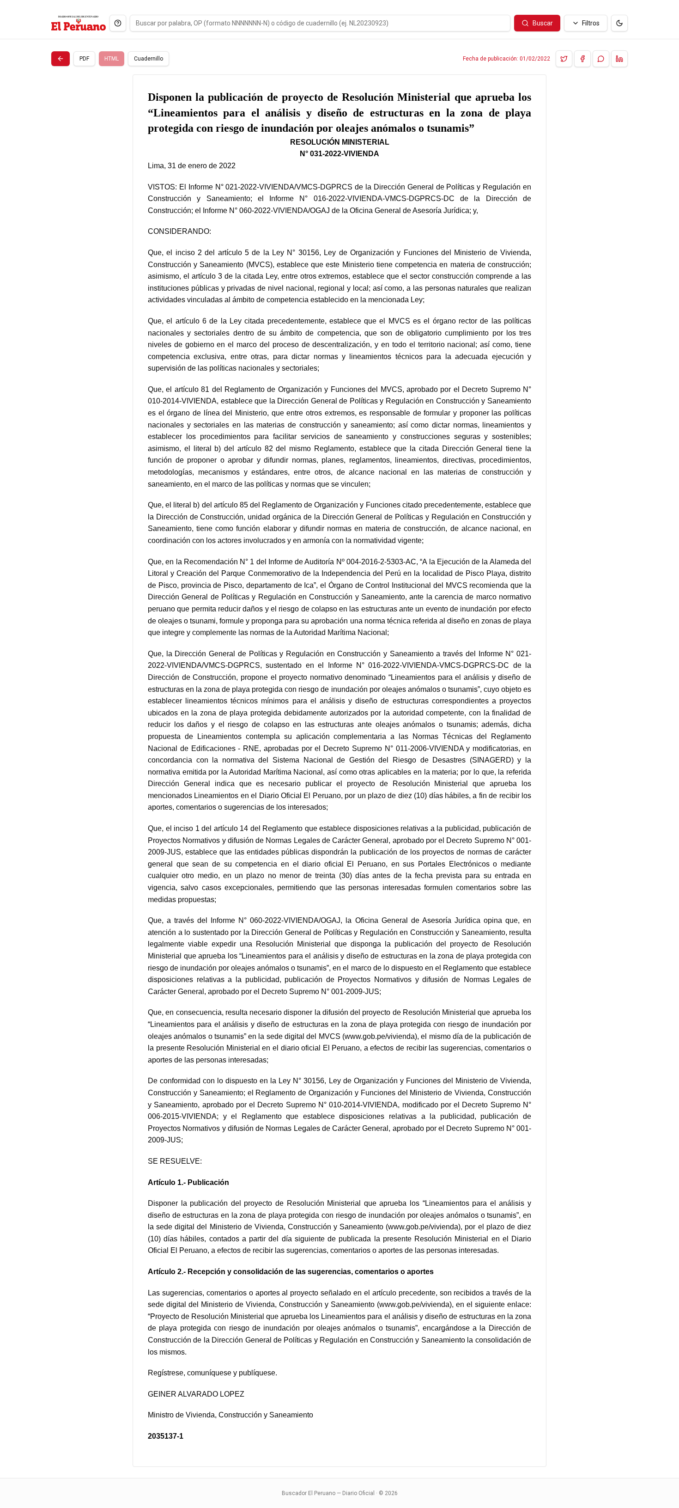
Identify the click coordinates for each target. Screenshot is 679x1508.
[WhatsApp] (601, 58)
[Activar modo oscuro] (619, 23)
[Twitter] (564, 58)
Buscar (543, 23)
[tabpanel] (339, 770)
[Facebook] (582, 58)
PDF (84, 58)
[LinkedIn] (619, 58)
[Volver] (60, 58)
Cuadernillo (148, 58)
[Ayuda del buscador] (117, 23)
